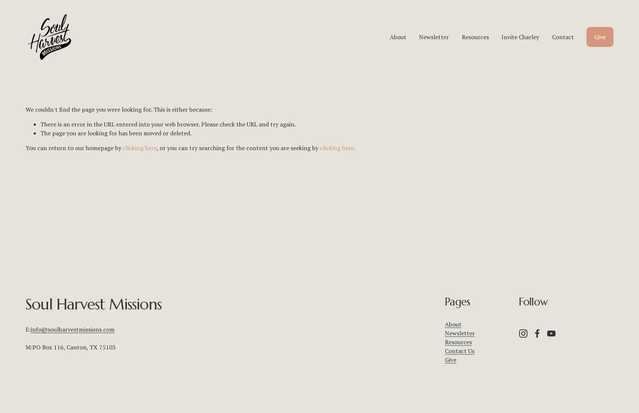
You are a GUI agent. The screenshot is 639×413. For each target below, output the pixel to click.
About (398, 37)
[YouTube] (551, 333)
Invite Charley (520, 37)
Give (600, 37)
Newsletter (434, 37)
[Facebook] (537, 333)
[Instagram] (523, 333)
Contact (563, 37)
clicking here (140, 148)
